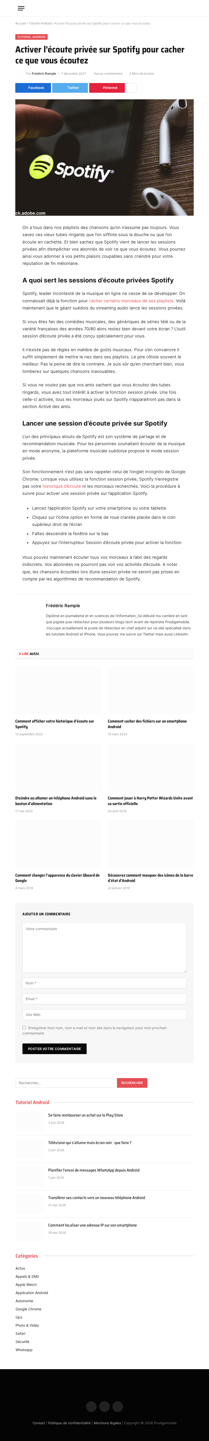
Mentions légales (107, 1423)
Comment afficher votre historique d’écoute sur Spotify (54, 724)
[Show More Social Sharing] (131, 88)
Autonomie (24, 1301)
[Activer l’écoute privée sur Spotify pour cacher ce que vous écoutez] (104, 157)
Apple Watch (26, 1284)
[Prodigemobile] (104, 8)
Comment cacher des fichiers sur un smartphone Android (147, 724)
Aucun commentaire (108, 73)
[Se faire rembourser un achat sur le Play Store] (30, 1121)
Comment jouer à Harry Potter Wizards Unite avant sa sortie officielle (150, 801)
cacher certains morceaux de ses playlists (131, 300)
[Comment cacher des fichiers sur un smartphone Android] (151, 690)
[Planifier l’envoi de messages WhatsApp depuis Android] (30, 1176)
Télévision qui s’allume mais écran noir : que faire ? (90, 1143)
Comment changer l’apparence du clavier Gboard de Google (57, 878)
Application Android (32, 1292)
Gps (19, 1317)
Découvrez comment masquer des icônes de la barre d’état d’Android (150, 878)
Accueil (20, 23)
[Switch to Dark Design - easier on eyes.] (181, 8)
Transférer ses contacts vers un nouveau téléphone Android (96, 1198)
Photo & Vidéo (27, 1325)
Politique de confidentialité (69, 1423)
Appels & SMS (27, 1276)
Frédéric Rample (44, 73)
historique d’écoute (62, 486)
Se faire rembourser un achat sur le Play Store (85, 1115)
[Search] (189, 8)
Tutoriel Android (40, 23)
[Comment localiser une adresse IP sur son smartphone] (30, 1231)
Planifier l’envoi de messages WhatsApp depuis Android (93, 1170)
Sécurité (22, 1341)
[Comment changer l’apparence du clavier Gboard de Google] (58, 844)
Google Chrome (28, 1309)
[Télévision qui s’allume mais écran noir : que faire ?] (30, 1149)
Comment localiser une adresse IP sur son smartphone (92, 1225)
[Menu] (21, 8)
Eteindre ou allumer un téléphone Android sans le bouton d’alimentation (56, 801)
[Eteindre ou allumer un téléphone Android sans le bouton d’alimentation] (58, 767)
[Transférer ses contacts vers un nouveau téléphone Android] (30, 1204)
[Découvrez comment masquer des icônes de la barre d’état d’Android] (151, 844)
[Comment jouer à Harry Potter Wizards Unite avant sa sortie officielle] (151, 767)
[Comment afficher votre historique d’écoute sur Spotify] (58, 690)
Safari (20, 1333)
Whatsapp (24, 1350)
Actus (20, 1268)
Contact (39, 1423)
